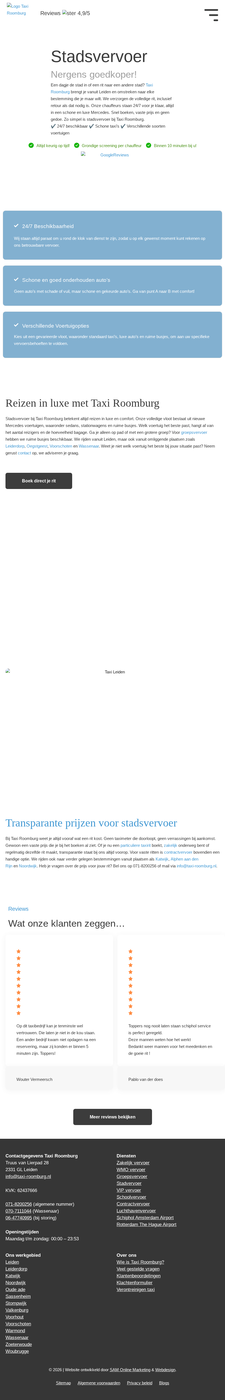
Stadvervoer (129, 1183)
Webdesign (165, 1369)
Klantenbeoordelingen (139, 1275)
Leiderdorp (14, 446)
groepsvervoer (194, 432)
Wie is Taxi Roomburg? (140, 1262)
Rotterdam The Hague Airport (146, 1224)
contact (24, 453)
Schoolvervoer (131, 1197)
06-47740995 (18, 1218)
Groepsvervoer (132, 1176)
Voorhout (14, 1317)
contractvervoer (178, 852)
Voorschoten (61, 446)
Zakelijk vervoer (133, 1162)
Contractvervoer (133, 1204)
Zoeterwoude (18, 1344)
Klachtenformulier (135, 1282)
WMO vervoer (131, 1169)
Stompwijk (16, 1303)
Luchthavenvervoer (136, 1210)
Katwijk (162, 859)
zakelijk (170, 845)
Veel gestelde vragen (138, 1269)
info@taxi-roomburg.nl (196, 866)
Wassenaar (89, 446)
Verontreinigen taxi (136, 1289)
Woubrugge (17, 1351)
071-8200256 (18, 1204)
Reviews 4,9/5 (65, 13)
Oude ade (15, 1289)
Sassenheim (18, 1296)
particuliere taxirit (135, 845)
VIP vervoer (129, 1190)
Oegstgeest (37, 446)
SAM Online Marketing (130, 1369)
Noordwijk (28, 866)
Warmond (15, 1330)
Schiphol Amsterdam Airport (145, 1217)
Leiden (12, 1262)
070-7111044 (18, 1211)
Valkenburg (16, 1310)
